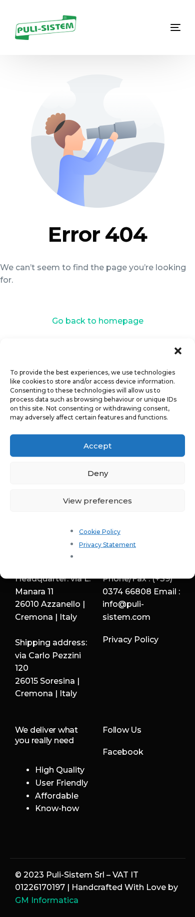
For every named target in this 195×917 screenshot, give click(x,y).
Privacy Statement (107, 544)
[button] (179, 352)
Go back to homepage (98, 321)
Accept (98, 445)
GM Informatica (46, 900)
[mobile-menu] (168, 27)
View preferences (97, 500)
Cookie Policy (99, 531)
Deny (98, 472)
